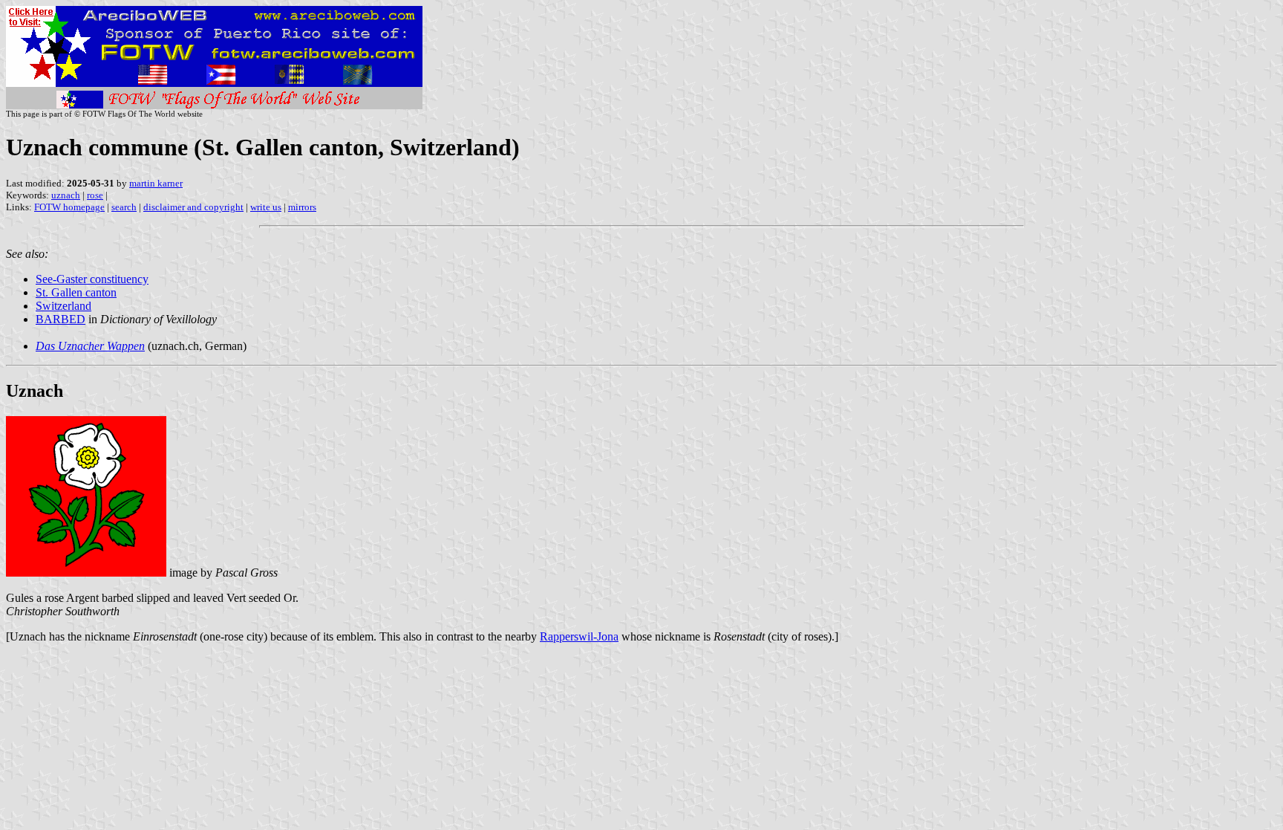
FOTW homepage (69, 207)
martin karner (156, 183)
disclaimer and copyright (193, 207)
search (124, 207)
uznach (65, 195)
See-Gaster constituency (92, 279)
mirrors (302, 207)
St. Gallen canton (76, 292)
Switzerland (63, 305)
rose (95, 195)
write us (265, 207)
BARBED (60, 319)
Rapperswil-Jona (579, 636)
